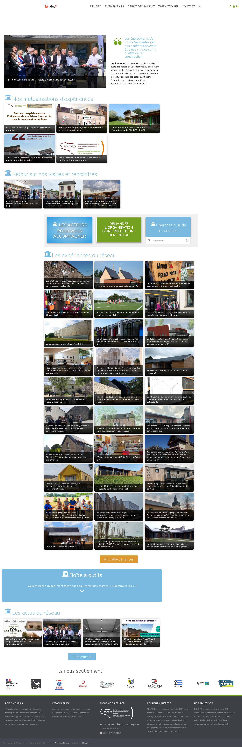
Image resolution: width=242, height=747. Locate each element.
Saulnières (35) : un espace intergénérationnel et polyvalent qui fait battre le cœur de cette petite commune (169, 428)
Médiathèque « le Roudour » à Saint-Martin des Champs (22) (68, 313)
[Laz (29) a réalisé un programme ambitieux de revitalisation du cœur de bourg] (169, 304)
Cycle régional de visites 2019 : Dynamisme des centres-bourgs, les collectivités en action (62, 204)
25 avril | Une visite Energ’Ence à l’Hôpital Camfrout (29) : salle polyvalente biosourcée (139, 642)
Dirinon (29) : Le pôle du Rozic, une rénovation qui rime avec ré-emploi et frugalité (169, 284)
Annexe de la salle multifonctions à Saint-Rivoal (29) (167, 371)
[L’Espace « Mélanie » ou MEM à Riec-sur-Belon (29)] (118, 449)
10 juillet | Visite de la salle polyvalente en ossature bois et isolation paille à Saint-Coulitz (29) (101, 642)
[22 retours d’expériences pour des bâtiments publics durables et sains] (29, 148)
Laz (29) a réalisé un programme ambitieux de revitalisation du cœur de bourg (168, 313)
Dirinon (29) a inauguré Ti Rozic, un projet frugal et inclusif (61, 643)
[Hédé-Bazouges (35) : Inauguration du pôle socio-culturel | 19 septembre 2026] (23, 633)
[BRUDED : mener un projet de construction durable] (29, 118)
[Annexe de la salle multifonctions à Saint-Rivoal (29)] (169, 362)
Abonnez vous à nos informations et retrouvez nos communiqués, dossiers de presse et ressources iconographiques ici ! (72, 713)
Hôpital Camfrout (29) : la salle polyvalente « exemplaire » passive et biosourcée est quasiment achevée (67, 428)
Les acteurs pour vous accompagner (70, 230)
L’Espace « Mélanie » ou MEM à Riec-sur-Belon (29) (118, 458)
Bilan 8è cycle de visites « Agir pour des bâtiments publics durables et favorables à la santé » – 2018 (101, 204)
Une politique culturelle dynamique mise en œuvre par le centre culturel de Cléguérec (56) (169, 545)
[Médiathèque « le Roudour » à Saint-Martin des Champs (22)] (68, 304)
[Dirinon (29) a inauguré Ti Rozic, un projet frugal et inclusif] (62, 633)
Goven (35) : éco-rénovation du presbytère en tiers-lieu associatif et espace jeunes (118, 429)
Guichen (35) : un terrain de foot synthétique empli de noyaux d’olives (117, 313)
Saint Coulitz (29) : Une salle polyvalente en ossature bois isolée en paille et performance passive (118, 399)
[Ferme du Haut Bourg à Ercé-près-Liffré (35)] (118, 275)
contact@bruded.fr (112, 733)
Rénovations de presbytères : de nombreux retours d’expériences (81, 128)
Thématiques (168, 6)
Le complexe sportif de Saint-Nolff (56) (64, 344)
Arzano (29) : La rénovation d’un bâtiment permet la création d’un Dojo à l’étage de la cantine (167, 486)
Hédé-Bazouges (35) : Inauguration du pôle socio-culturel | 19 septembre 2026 (23, 642)
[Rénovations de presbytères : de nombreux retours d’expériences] (81, 118)
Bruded (95, 6)
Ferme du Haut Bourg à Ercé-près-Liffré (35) (117, 286)
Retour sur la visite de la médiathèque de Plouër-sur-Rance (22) (22, 204)
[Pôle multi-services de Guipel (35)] (68, 536)
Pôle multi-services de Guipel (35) (62, 547)
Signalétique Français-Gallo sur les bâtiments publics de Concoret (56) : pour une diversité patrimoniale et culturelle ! (67, 283)
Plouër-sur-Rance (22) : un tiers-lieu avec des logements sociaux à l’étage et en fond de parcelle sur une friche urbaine (118, 370)
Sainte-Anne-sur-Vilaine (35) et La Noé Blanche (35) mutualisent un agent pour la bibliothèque (66, 457)
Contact (188, 6)
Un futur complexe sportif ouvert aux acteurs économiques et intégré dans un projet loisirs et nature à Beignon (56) (168, 341)
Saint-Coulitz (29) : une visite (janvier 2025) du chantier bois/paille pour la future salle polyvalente (169, 399)
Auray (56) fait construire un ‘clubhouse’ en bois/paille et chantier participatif (117, 487)
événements (114, 6)
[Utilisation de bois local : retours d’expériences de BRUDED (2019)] (134, 118)
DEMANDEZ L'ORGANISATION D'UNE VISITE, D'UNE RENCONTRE (118, 229)
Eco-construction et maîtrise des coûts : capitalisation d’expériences (79, 159)
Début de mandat (141, 6)
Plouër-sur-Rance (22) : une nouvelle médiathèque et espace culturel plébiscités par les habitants (68, 370)
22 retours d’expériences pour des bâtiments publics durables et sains (29, 159)
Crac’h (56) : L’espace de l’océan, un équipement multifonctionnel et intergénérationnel (63, 486)
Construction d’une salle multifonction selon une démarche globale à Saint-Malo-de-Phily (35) (117, 341)
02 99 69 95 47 (111, 728)
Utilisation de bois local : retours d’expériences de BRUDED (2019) (128, 128)
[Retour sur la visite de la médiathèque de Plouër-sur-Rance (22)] (23, 194)
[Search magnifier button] (149, 240)
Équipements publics (78, 27)
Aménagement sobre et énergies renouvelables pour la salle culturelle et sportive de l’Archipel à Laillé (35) (115, 515)
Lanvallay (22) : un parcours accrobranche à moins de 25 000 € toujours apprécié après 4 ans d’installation (117, 544)
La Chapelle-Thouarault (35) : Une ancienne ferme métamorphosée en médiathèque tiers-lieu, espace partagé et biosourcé (168, 515)
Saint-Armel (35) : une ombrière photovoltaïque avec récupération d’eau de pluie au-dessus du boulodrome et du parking (67, 515)
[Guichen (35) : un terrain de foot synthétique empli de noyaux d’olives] (118, 304)
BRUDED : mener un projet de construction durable (28, 129)
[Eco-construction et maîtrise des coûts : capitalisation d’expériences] (81, 148)
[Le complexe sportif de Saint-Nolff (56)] (68, 333)
